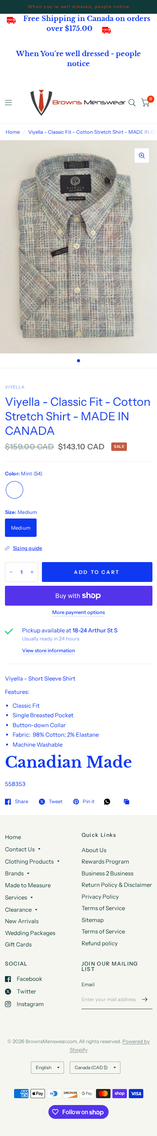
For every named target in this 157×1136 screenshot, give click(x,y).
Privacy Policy (100, 896)
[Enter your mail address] (144, 999)
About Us (94, 850)
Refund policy (100, 943)
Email (88, 984)
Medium (21, 528)
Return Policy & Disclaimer (117, 884)
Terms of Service (103, 908)
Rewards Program (105, 861)
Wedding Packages (30, 933)
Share (21, 802)
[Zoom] (141, 155)
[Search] (132, 102)
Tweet (55, 802)
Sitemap (93, 920)
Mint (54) (14, 489)
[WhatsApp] (109, 802)
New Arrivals (21, 921)
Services (16, 897)
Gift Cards (18, 944)
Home (13, 132)
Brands (14, 873)
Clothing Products (29, 861)
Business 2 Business (107, 873)
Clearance (18, 909)
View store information (48, 650)
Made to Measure (28, 885)
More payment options (78, 612)
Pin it (89, 802)
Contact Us (20, 849)
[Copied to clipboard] (128, 802)
